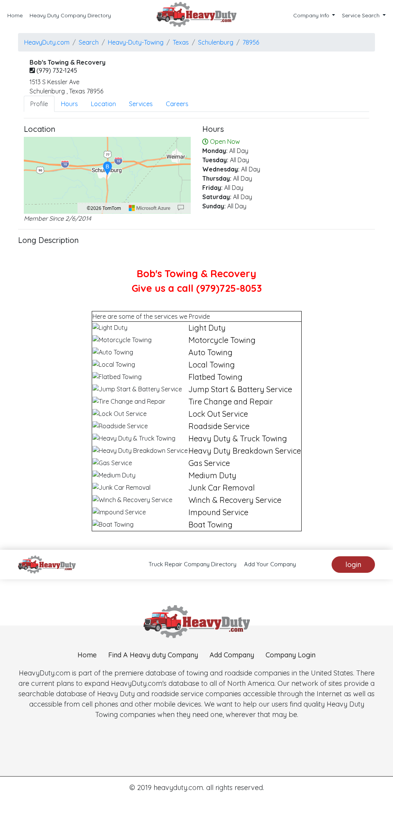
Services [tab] (141, 104)
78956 (251, 42)
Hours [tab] (69, 104)
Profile (39, 104)
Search (89, 42)
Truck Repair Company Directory (192, 564)
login (353, 564)
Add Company (232, 654)
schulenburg (215, 42)
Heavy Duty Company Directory (70, 15)
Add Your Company (270, 564)
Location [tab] (103, 104)
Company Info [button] (312, 15)
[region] (107, 175)
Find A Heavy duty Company (153, 654)
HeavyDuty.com (46, 42)
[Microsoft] (150, 208)
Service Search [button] (361, 15)
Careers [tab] (177, 104)
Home (15, 15)
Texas (181, 42)
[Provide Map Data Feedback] (181, 208)
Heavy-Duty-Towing (135, 42)
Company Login (290, 654)
